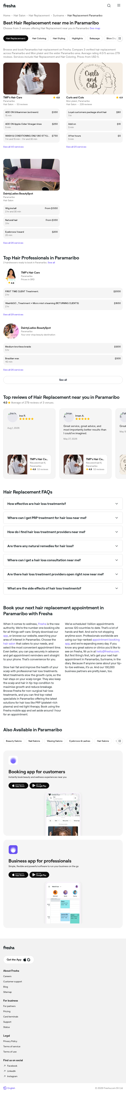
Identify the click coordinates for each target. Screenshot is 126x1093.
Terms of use (10, 1051)
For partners (9, 1006)
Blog (5, 986)
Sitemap (7, 992)
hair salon (9, 643)
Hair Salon (19, 15)
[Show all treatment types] (120, 38)
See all (63, 379)
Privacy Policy (10, 1041)
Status (6, 1027)
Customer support (12, 981)
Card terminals (10, 1016)
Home (6, 15)
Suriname (58, 15)
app (5, 635)
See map (95, 28)
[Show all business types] (120, 741)
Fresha (42, 623)
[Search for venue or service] (109, 6)
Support (7, 1022)
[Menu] (119, 5)
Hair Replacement (39, 15)
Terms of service (11, 1046)
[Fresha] (9, 6)
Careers (7, 976)
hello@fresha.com (107, 651)
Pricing (6, 1011)
